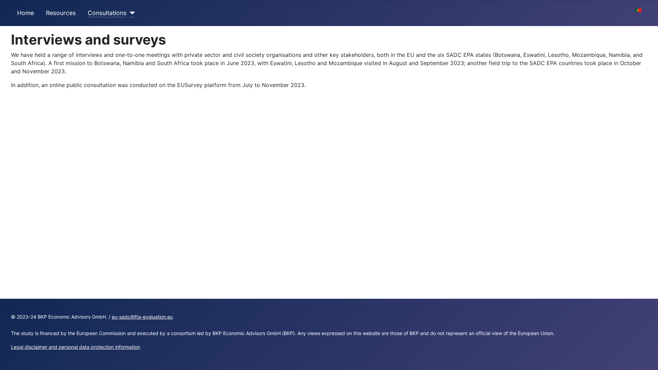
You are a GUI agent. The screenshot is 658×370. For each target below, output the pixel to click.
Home (25, 12)
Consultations (107, 12)
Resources (61, 12)
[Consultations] (130, 13)
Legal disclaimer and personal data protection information (75, 347)
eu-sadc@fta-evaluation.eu (142, 317)
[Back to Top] (646, 357)
